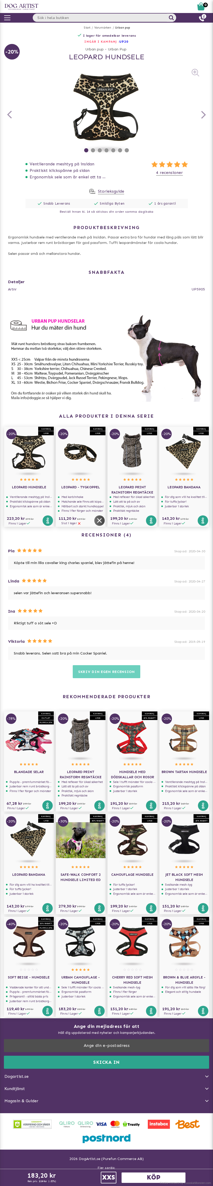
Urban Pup (117, 49)
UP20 (123, 41)
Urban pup (122, 27)
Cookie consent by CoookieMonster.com (185, 1182)
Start (87, 27)
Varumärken (102, 27)
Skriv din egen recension (106, 672)
